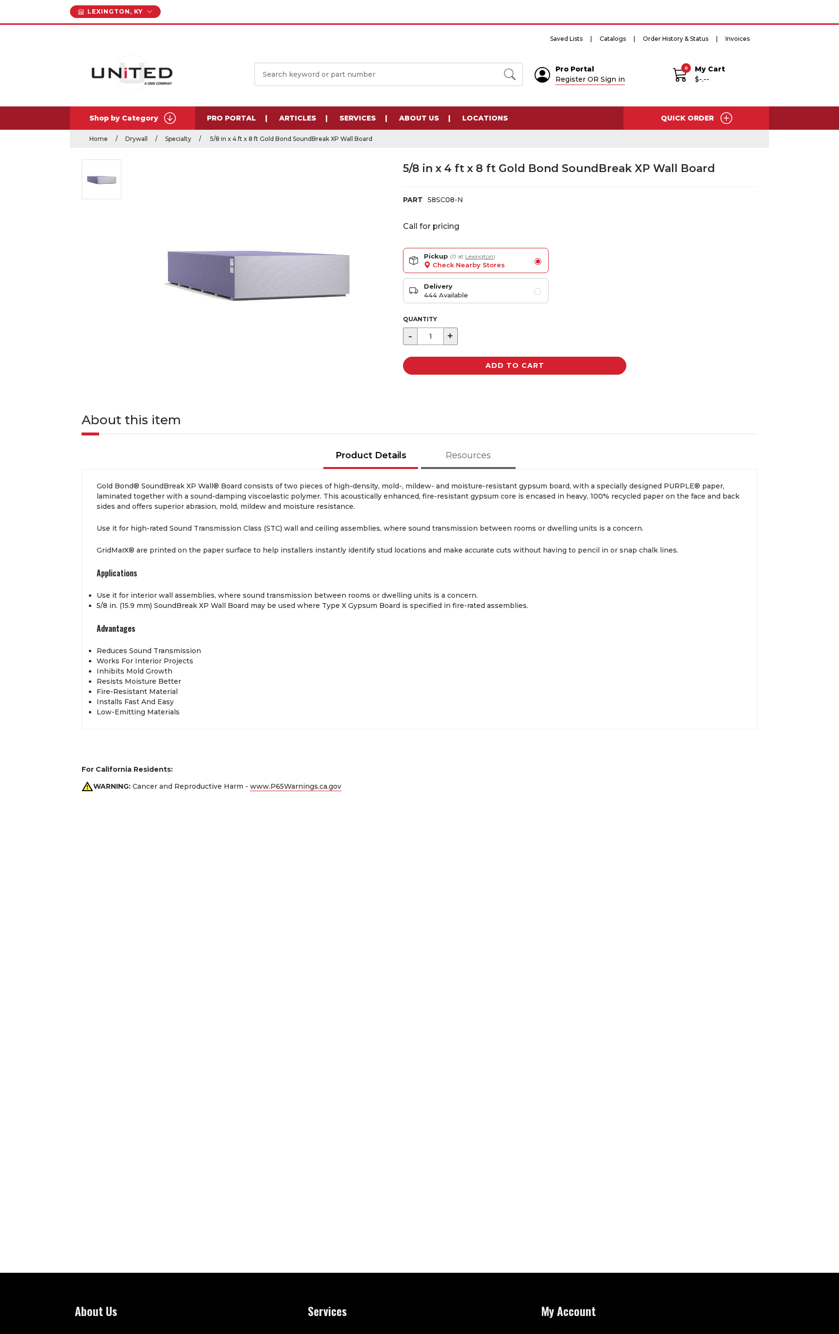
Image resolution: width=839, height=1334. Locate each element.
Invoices (737, 38)
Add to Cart (515, 365)
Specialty (178, 138)
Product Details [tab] (371, 455)
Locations (485, 118)
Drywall (136, 138)
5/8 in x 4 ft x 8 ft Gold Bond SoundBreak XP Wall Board (290, 138)
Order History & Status (675, 38)
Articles (297, 118)
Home (98, 138)
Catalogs (613, 38)
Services (357, 118)
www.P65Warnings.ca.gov (295, 786)
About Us (419, 118)
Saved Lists (566, 38)
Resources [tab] (468, 455)
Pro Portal (231, 118)
